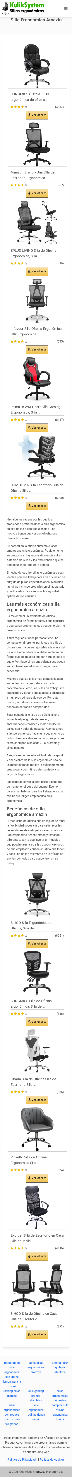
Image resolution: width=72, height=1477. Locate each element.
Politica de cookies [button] (52, 1459)
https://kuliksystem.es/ (48, 1471)
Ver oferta (38, 115)
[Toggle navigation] (66, 8)
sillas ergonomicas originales (60, 1395)
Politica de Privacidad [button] (21, 1459)
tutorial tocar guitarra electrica (60, 1367)
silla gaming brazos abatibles (36, 1395)
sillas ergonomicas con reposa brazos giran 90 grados (12, 1414)
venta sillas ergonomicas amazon (36, 1367)
